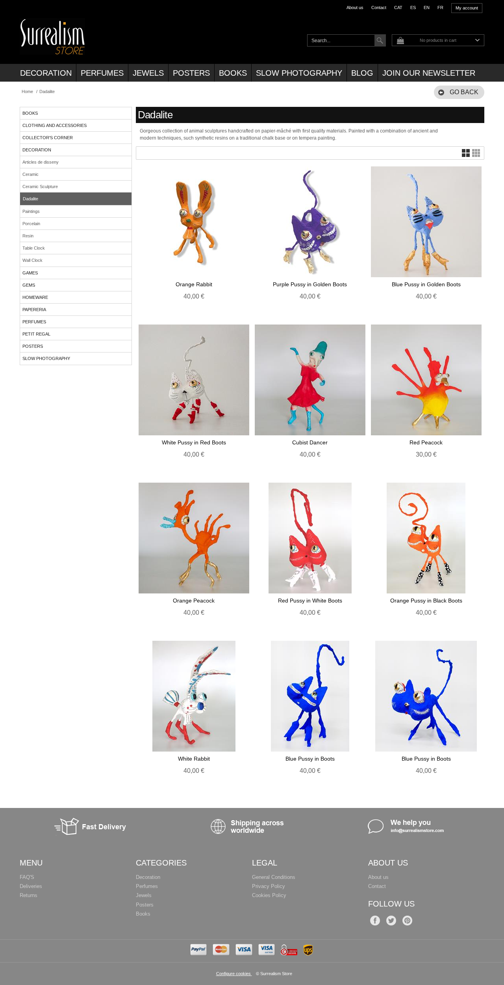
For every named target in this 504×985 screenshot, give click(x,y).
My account (467, 8)
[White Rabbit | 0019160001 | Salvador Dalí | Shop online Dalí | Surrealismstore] (194, 696)
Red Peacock (426, 442)
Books (233, 73)
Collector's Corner (47, 137)
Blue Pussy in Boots (310, 759)
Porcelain (31, 223)
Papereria (34, 309)
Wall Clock (32, 260)
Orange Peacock (194, 600)
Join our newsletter (428, 73)
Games (30, 273)
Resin (27, 235)
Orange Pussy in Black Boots (426, 600)
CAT (398, 7)
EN (427, 7)
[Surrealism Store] (52, 50)
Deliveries (31, 886)
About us (354, 7)
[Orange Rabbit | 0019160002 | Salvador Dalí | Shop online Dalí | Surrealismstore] (194, 221)
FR (440, 7)
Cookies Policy (269, 895)
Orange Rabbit (194, 284)
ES (413, 7)
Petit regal (36, 334)
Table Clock (33, 248)
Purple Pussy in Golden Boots (310, 284)
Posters (191, 73)
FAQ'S (27, 877)
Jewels (148, 73)
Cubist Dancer (310, 442)
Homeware (35, 297)
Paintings (31, 211)
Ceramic (30, 174)
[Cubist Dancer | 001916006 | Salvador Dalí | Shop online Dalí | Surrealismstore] (310, 380)
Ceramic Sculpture (40, 186)
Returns (28, 895)
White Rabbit (194, 759)
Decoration (46, 73)
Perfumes (102, 73)
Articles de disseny (40, 162)
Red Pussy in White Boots (310, 600)
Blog (362, 73)
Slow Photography (299, 73)
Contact (378, 7)
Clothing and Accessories (54, 125)
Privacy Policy (268, 886)
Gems (28, 285)
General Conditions (273, 877)
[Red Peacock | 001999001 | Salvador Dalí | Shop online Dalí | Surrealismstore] (426, 380)
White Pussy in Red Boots (194, 442)
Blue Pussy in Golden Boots (426, 284)
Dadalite (30, 198)
